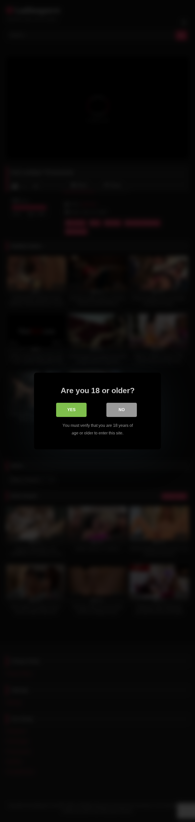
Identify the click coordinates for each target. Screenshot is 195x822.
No (122, 410)
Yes (71, 410)
